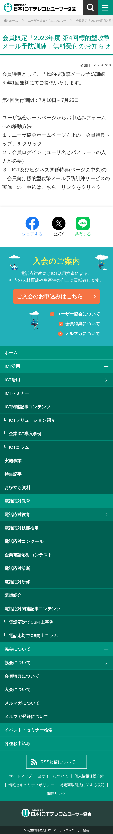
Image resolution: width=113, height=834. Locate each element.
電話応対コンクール (24, 541)
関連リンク (56, 794)
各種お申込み (17, 743)
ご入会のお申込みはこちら (50, 296)
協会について (18, 662)
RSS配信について (58, 761)
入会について (18, 689)
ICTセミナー (17, 393)
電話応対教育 (17, 514)
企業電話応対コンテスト (28, 554)
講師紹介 (13, 595)
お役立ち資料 (17, 487)
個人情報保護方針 (89, 776)
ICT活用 (12, 380)
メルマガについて (82, 333)
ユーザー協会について (78, 314)
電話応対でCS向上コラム (33, 635)
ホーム (11, 352)
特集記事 (13, 474)
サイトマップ (20, 776)
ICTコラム (19, 447)
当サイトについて (53, 776)
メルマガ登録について (26, 716)
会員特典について (82, 323)
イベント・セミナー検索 (29, 730)
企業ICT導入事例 (25, 433)
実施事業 (13, 460)
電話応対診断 (17, 568)
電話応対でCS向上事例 (31, 622)
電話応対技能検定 (22, 528)
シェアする (32, 234)
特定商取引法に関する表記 (82, 785)
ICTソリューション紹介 (32, 420)
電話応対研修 (17, 581)
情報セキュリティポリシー (31, 785)
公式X (58, 234)
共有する (83, 234)
